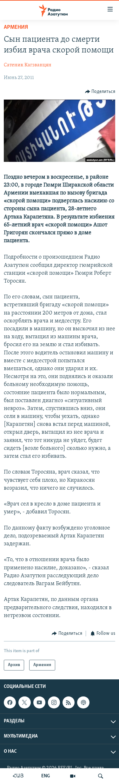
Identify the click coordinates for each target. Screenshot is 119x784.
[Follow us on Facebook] (10, 703)
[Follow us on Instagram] (54, 703)
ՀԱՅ (18, 776)
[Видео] (72, 776)
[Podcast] (83, 703)
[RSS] (69, 703)
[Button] (100, 92)
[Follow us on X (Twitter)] (24, 703)
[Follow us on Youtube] (39, 703)
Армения (16, 27)
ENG (45, 776)
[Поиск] (100, 776)
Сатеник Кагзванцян (27, 65)
